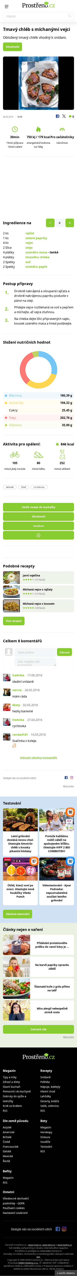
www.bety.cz (48, 1244)
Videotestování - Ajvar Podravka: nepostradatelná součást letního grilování (56, 893)
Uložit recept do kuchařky (38, 507)
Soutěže (45, 1141)
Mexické (8, 1156)
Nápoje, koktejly (50, 1086)
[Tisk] (38, 535)
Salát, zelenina (49, 1106)
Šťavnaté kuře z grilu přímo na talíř (52, 988)
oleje (29, 248)
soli (28, 262)
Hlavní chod (47, 1091)
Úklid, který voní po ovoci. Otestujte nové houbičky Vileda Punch (20, 891)
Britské (7, 1137)
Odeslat (65, 652)
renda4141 (20, 735)
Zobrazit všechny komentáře (38, 757)
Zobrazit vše (38, 1029)
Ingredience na (17, 223)
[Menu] (6, 6)
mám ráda (19, 696)
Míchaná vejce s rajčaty (38, 589)
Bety (43, 1121)
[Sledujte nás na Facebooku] (66, 778)
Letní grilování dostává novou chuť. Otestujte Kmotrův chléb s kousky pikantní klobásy (20, 843)
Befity (7, 1171)
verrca (17, 690)
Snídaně (10, 487)
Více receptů (14, 621)
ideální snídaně (23, 682)
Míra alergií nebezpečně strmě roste (52, 1010)
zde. (38, 1256)
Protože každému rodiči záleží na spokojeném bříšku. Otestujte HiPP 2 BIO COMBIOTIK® (56, 843)
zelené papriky (36, 238)
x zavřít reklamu (66, 1273)
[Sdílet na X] (64, 116)
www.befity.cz (64, 1244)
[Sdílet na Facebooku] (57, 116)
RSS (5, 1110)
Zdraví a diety (11, 1082)
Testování (46, 1146)
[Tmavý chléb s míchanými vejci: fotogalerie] (38, 83)
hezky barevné (22, 711)
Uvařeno (38, 525)
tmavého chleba (37, 257)
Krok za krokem (12, 1106)
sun (20, 116)
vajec (29, 243)
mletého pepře (36, 267)
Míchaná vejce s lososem (39, 603)
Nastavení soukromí (15, 1213)
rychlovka (19, 726)
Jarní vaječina (31, 575)
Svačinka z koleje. (24, 741)
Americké (8, 1132)
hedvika (18, 675)
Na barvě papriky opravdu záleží (52, 966)
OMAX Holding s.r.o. (28, 1262)
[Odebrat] (69, 223)
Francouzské (10, 1146)
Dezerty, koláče (49, 1101)
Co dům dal (39, 487)
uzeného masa (36, 252)
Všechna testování (17, 914)
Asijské (7, 1127)
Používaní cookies (14, 1208)
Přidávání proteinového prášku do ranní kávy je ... (52, 944)
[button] (69, 16)
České (23, 487)
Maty (16, 705)
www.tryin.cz (34, 1244)
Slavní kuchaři (11, 1086)
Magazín (9, 1071)
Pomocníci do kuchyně (17, 1091)
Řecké (6, 1161)
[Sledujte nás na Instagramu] (71, 778)
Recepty (46, 1071)
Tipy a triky (9, 1077)
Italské (7, 1151)
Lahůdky (45, 1096)
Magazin (45, 1127)
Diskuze (45, 1137)
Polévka (45, 1082)
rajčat (29, 233)
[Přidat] (50, 223)
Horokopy (46, 1132)
